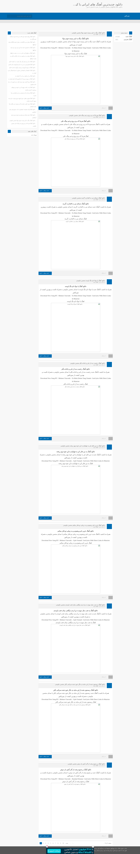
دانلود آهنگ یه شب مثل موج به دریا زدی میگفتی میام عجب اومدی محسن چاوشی (80, 605)
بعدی (67, 843)
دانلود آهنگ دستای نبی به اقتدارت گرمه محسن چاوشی (88, 198)
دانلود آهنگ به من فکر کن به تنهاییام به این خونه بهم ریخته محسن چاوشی (83, 446)
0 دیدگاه (104, 108)
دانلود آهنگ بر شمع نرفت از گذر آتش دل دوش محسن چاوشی (86, 764)
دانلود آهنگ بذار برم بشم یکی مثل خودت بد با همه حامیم (22, 61)
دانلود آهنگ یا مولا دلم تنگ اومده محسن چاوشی (90, 280)
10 (63, 843)
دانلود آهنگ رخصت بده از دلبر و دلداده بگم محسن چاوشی (87, 363)
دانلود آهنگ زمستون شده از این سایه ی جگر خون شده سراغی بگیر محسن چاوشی (80, 684)
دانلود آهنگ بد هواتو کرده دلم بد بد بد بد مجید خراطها (22, 53)
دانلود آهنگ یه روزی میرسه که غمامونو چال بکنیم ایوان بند (21, 79)
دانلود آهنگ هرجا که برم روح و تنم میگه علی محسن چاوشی (87, 115)
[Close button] (93, 847)
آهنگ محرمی (128, 39)
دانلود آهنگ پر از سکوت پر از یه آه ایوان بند (25, 76)
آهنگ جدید (95, 34)
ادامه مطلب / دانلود (44, 108)
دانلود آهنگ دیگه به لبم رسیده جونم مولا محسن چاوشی (88, 33)
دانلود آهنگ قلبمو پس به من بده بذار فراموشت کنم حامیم (22, 64)
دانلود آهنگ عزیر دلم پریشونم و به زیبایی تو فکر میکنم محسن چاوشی (84, 525)
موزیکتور (127, 16)
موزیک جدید (34, 135)
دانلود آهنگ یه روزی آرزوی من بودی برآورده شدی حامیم (22, 67)
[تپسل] (47, 847)
